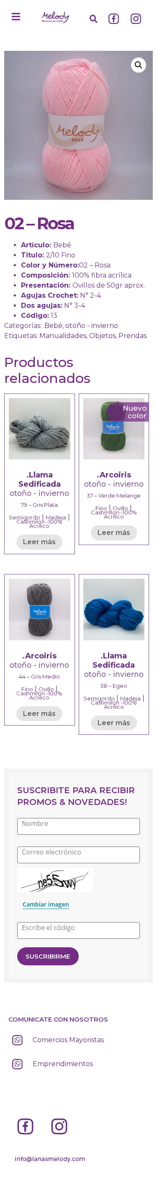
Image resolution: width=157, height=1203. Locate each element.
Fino (101, 508)
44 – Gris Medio (39, 676)
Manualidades (62, 336)
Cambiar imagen (46, 904)
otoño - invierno (91, 326)
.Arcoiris (114, 475)
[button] (15, 16)
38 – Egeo (113, 685)
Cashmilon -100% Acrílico (39, 523)
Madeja (56, 517)
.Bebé (52, 326)
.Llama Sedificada (39, 479)
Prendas (132, 336)
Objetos (102, 336)
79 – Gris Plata (39, 504)
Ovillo (120, 508)
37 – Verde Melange (114, 495)
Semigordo (24, 517)
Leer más (39, 542)
